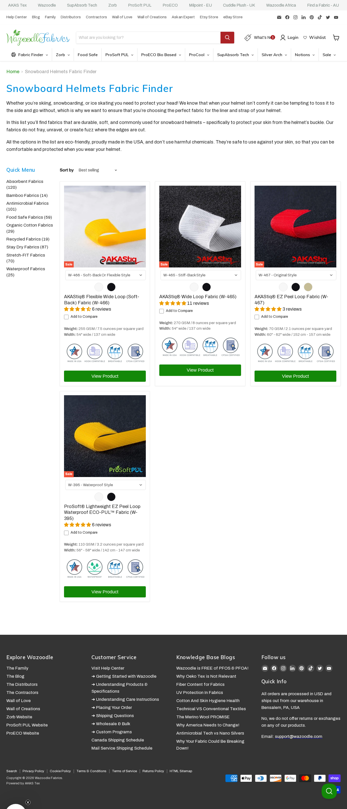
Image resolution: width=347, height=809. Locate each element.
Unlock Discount (225, 447)
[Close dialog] (269, 342)
